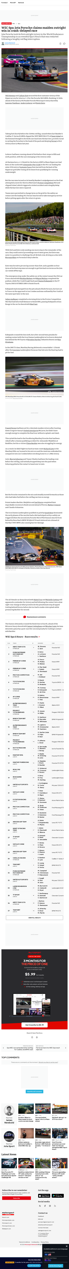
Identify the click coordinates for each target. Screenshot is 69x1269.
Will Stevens (10, 96)
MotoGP (13, 2)
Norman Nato (10, 258)
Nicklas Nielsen (26, 279)
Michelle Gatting (52, 600)
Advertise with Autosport (45, 1225)
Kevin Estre (40, 103)
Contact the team (43, 1227)
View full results (34, 918)
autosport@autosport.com (46, 1222)
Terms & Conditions (24, 1242)
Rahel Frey (38, 600)
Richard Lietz (49, 449)
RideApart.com (6, 1228)
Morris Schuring (16, 459)
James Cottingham (34, 626)
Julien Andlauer (11, 299)
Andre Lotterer (26, 103)
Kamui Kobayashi (45, 281)
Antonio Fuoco (26, 167)
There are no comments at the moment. (34, 1062)
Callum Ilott (23, 96)
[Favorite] (60, 43)
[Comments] (65, 43)
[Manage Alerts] (37, 1037)
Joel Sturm (39, 502)
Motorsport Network (31, 1244)
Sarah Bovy (48, 513)
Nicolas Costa (51, 626)
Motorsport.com (7, 1223)
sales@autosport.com (44, 1230)
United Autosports (31, 431)
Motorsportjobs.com (8, 1220)
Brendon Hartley (34, 340)
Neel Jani (33, 304)
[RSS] (55, 1206)
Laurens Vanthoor (12, 103)
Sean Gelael (56, 136)
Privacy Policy (45, 1242)
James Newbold (10, 42)
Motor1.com (5, 1217)
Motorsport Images (17, 398)
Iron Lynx (16, 350)
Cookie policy (35, 1242)
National (21, 2)
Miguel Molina (41, 279)
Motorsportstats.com (8, 1226)
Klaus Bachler (31, 443)
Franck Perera (10, 428)
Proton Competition (46, 183)
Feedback (41, 1216)
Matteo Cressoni (54, 505)
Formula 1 (4, 2)
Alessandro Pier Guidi (32, 165)
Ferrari (54, 141)
